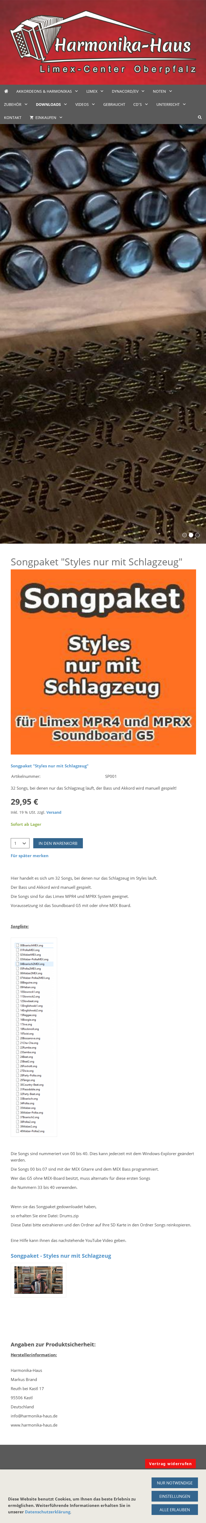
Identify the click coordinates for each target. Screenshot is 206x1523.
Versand (53, 812)
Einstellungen (174, 1496)
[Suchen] (200, 117)
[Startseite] (6, 91)
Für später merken (30, 855)
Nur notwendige (175, 1482)
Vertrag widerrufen (170, 1463)
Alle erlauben (175, 1509)
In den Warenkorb (58, 843)
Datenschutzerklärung (47, 1511)
